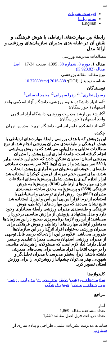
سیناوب (100, 330)
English (89, 23)
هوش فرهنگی (57, 284)
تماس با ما (87, 18)
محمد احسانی (37, 95)
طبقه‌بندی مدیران (52, 279)
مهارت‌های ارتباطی (88, 284)
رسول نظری (93, 95)
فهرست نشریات (82, 13)
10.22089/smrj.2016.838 (45, 81)
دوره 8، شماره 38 (75, 64)
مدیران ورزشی (21, 279)
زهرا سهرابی (65, 95)
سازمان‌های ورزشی (87, 279)
